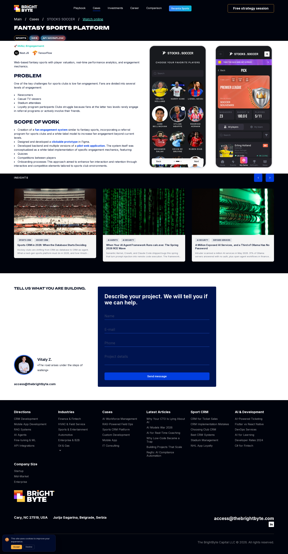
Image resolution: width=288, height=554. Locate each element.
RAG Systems (22, 429)
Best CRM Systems (203, 434)
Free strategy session (250, 8)
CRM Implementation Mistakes (210, 424)
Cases (96, 8)
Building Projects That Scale (164, 447)
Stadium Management (204, 440)
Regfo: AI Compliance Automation (160, 454)
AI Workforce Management (119, 418)
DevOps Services (245, 429)
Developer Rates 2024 (249, 440)
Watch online (93, 19)
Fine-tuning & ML (25, 440)
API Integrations (24, 445)
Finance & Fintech (69, 418)
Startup (19, 471)
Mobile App (109, 440)
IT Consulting (110, 445)
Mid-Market (21, 476)
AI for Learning (244, 434)
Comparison (154, 8)
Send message (157, 376)
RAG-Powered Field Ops (117, 424)
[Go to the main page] (25, 8)
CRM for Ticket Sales (204, 418)
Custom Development (116, 434)
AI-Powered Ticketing (248, 418)
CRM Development (26, 418)
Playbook (80, 8)
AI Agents (20, 434)
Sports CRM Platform (116, 429)
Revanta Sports (180, 8)
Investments (115, 8)
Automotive (65, 434)
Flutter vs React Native (249, 424)
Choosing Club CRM (203, 429)
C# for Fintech (244, 445)
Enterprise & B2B (69, 440)
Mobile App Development (30, 424)
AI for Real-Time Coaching (163, 432)
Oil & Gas (64, 445)
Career (134, 8)
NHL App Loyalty (202, 445)
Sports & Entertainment (73, 429)
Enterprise (20, 481)
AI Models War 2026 (159, 427)
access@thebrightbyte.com (244, 518)
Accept (16, 547)
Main (18, 19)
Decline (29, 547)
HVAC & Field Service (71, 424)
